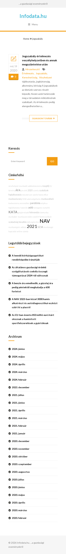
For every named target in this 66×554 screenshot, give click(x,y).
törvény (11, 190)
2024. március (19, 371)
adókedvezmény (35, 186)
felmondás (34, 212)
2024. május (18, 356)
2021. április (18, 410)
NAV (45, 221)
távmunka (44, 212)
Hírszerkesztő (32, 69)
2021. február (19, 425)
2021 (32, 226)
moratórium (27, 195)
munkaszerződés (25, 217)
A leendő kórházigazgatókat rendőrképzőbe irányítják (28, 257)
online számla (22, 231)
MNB (24, 199)
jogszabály (37, 38)
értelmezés (28, 73)
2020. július (18, 479)
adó (30, 207)
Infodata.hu (33, 16)
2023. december (20, 387)
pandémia (35, 203)
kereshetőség (29, 77)
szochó (35, 195)
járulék (24, 190)
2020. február (19, 517)
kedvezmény (13, 203)
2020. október (20, 456)
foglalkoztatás (15, 194)
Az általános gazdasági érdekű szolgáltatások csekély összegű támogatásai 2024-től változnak (30, 271)
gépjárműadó (23, 212)
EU (51, 186)
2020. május (18, 494)
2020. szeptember (22, 464)
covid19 (36, 217)
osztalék (46, 208)
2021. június (18, 402)
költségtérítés (33, 222)
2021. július (18, 395)
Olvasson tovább (42, 118)
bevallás (23, 222)
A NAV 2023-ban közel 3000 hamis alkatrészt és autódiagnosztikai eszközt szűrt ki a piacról (35, 303)
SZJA (40, 227)
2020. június (18, 487)
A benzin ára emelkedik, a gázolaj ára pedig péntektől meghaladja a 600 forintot (32, 287)
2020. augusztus (21, 471)
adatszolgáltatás (34, 199)
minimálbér (25, 203)
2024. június (18, 348)
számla (36, 190)
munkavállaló (47, 199)
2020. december (20, 441)
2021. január (18, 433)
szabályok (43, 190)
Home (26, 38)
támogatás (38, 208)
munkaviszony (15, 199)
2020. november (20, 448)
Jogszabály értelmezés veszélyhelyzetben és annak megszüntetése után (39, 60)
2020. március (19, 510)
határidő (24, 208)
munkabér (12, 217)
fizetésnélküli (45, 217)
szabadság (13, 222)
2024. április (18, 364)
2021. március (19, 418)
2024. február (19, 379)
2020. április (18, 502)
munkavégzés (14, 227)
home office (43, 195)
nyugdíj (45, 186)
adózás (23, 227)
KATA (12, 212)
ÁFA (17, 190)
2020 (30, 190)
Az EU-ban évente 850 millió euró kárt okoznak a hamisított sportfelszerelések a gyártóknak (33, 319)
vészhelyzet (45, 77)
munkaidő (23, 186)
